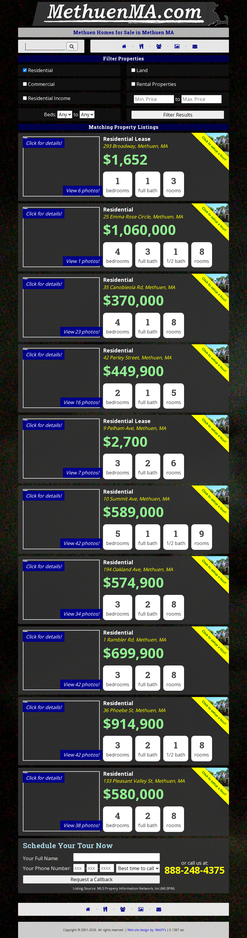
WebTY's (146, 930)
